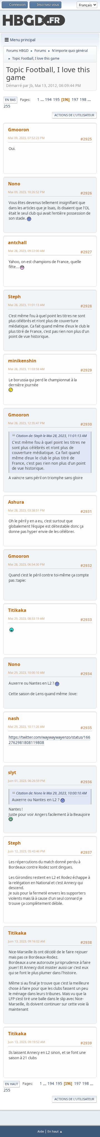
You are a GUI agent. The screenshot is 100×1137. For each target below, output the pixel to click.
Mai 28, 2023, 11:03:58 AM (26, 369)
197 (75, 99)
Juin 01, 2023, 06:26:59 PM (26, 781)
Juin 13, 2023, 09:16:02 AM (26, 941)
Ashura (16, 502)
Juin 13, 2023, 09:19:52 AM (26, 1042)
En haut (11, 1084)
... (43, 99)
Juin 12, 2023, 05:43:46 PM (26, 851)
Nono (14, 184)
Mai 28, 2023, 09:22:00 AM (26, 251)
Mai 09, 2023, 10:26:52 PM (26, 192)
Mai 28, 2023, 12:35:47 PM (26, 423)
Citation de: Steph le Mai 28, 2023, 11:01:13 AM (51, 435)
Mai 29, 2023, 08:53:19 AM (26, 618)
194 (48, 99)
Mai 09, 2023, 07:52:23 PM (26, 138)
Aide (41, 1131)
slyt (12, 772)
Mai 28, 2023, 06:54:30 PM (26, 564)
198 (83, 99)
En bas (10, 100)
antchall (17, 242)
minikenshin (22, 361)
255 (7, 106)
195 (56, 99)
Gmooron (18, 130)
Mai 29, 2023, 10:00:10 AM (26, 672)
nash (13, 718)
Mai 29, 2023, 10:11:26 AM (26, 726)
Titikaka (17, 610)
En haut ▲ (55, 1131)
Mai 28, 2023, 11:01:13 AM (26, 305)
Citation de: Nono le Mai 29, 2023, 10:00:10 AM (51, 793)
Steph (14, 297)
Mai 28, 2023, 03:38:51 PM (26, 510)
